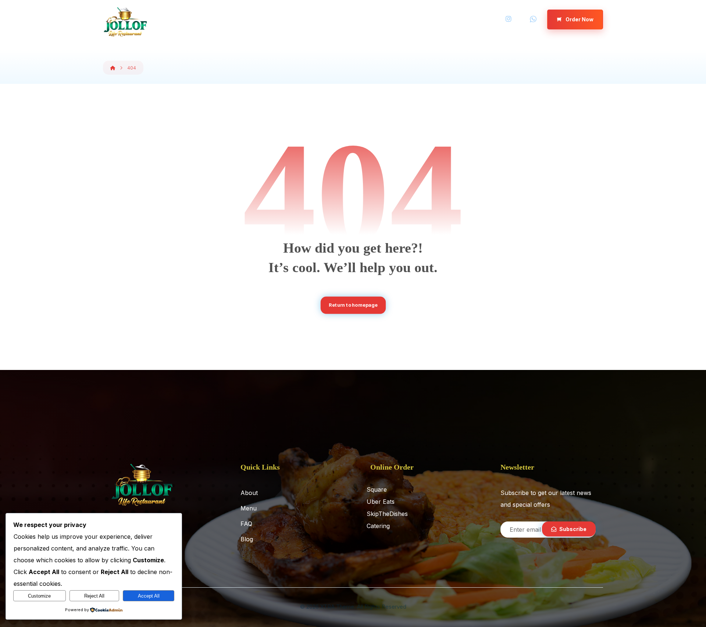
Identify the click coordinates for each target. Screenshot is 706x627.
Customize (39, 596)
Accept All (149, 596)
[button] (509, 19)
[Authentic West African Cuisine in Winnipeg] (125, 22)
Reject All (94, 596)
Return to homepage (353, 305)
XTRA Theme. (338, 606)
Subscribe (572, 529)
